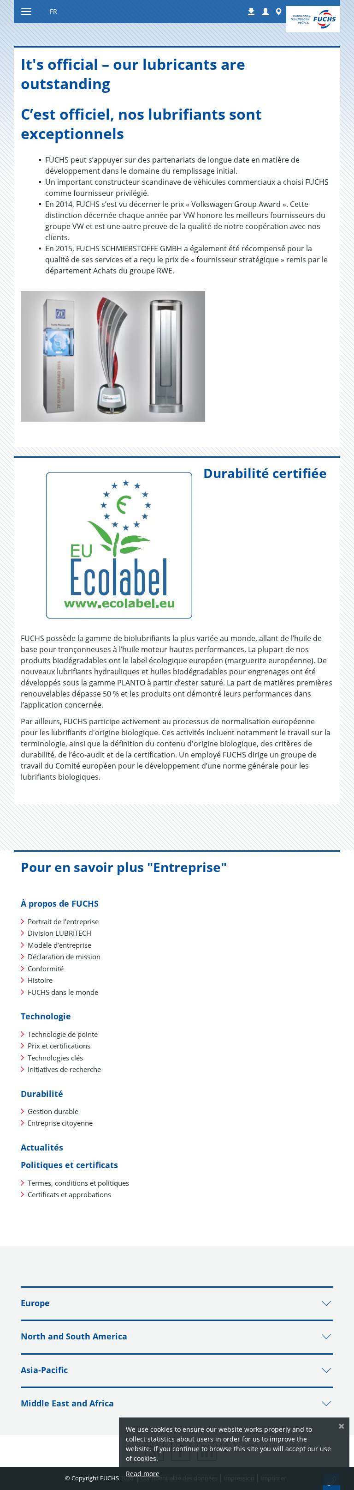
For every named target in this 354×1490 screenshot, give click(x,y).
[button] (265, 12)
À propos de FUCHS (60, 903)
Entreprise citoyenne (60, 1122)
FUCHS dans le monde (63, 992)
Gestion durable (53, 1111)
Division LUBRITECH (59, 933)
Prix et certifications (59, 1045)
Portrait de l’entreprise (63, 921)
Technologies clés (55, 1057)
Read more (142, 1473)
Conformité (46, 968)
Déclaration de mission (64, 956)
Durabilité (42, 1093)
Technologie (46, 1016)
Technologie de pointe (63, 1034)
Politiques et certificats (69, 1164)
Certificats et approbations (69, 1194)
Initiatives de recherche (64, 1069)
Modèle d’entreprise (59, 945)
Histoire (40, 980)
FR (53, 11)
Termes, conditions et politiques (78, 1182)
